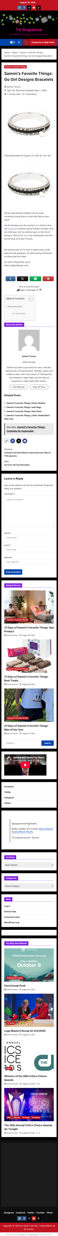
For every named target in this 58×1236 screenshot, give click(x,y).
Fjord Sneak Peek (14, 985)
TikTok (7, 803)
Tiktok (49, 1212)
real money (21, 1234)
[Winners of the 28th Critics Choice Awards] (29, 1055)
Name (8, 533)
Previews (11, 978)
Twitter (7, 792)
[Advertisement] (29, 1175)
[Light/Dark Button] (12, 42)
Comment (9, 493)
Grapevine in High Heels (43, 42)
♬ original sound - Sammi (25, 837)
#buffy (29, 831)
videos (20, 978)
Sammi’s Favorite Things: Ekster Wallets (25, 403)
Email (7, 545)
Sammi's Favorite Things (15, 67)
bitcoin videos (33, 1234)
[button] (19, 42)
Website (8, 557)
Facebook (9, 786)
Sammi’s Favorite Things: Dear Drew (24, 411)
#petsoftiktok (46, 828)
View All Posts (39, 387)
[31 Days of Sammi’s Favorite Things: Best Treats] (29, 656)
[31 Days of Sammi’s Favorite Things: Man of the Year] (29, 705)
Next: (16, 463)
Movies (17, 1117)
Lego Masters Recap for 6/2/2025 (24, 1030)
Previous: (27, 452)
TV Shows (36, 1117)
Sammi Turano (13, 86)
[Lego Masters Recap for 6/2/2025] (29, 1010)
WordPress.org (11, 922)
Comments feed (12, 917)
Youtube (40, 1212)
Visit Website (19, 387)
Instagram (9, 797)
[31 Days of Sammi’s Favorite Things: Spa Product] (29, 607)
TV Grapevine (29, 29)
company (12, 228)
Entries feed (10, 911)
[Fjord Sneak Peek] (29, 965)
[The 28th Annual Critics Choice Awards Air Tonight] (29, 1104)
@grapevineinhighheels (24, 823)
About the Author (15, 306)
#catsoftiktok (18, 831)
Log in (7, 906)
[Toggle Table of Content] (29, 299)
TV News (10, 1023)
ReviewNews (46, 1225)
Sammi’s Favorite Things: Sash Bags (23, 407)
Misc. (9, 1068)
